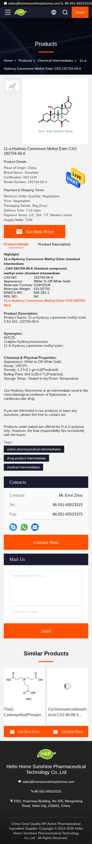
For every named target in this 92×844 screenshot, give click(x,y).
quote (80, 12)
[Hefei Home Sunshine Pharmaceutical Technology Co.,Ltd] (23, 12)
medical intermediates (23, 467)
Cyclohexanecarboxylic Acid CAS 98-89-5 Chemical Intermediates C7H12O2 (67, 712)
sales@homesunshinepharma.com (34, 3)
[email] (35, 527)
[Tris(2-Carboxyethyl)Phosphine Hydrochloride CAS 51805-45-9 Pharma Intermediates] (24, 686)
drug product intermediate (26, 458)
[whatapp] (24, 527)
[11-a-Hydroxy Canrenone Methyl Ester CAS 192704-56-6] (55, 111)
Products (25, 60)
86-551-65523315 (78, 3)
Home (8, 60)
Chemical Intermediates (55, 60)
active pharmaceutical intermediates (34, 449)
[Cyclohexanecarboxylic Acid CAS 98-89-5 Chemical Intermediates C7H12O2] (67, 686)
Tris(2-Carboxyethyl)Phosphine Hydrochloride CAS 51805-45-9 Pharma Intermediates (24, 712)
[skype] (13, 527)
